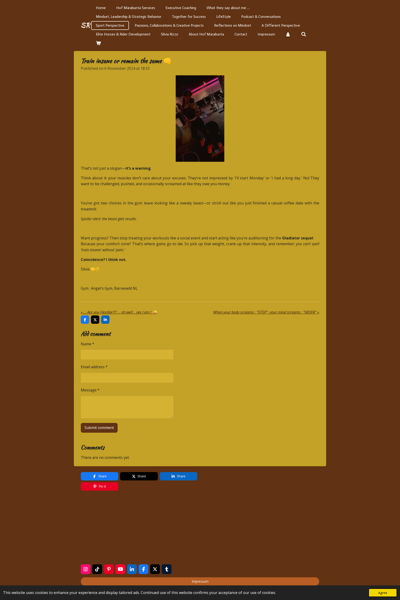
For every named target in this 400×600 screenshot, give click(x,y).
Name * (87, 343)
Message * (90, 390)
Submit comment (99, 427)
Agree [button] (382, 592)
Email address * (94, 366)
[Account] (288, 34)
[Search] (303, 34)
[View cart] (98, 43)
